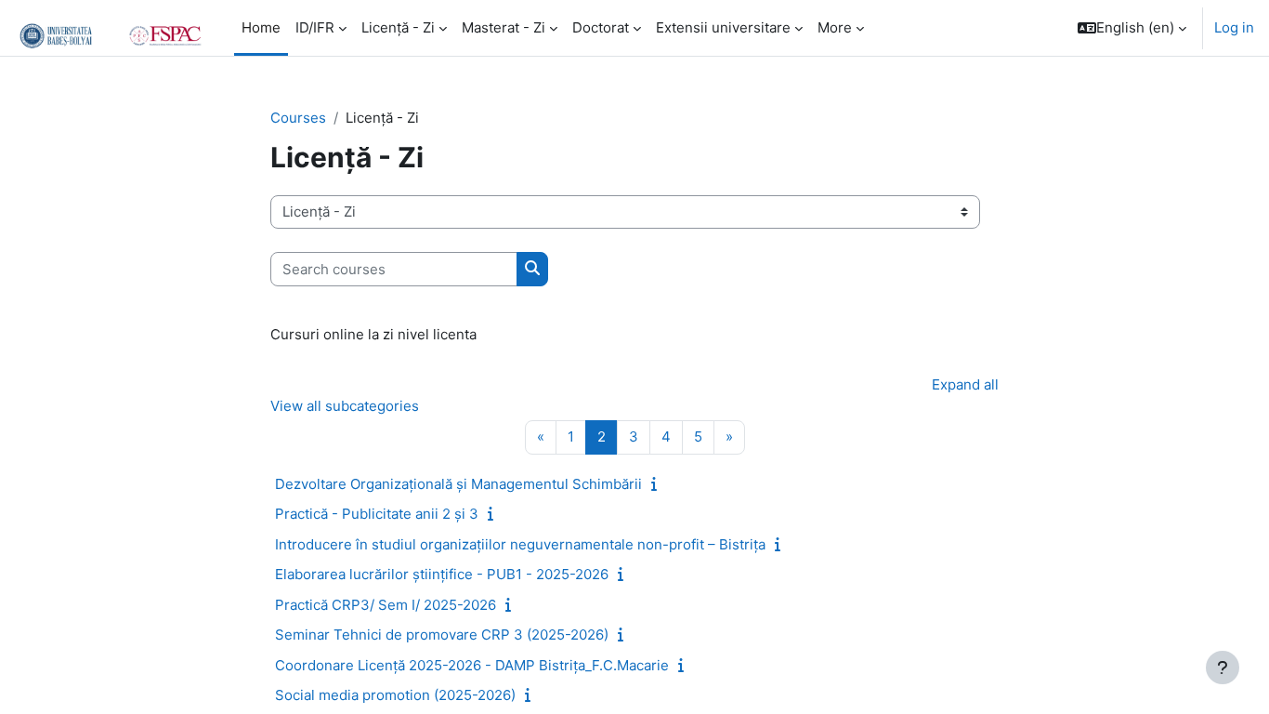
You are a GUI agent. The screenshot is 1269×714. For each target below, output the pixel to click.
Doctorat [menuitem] (600, 27)
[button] (1132, 28)
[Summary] (658, 484)
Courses (298, 117)
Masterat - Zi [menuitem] (503, 27)
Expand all (965, 384)
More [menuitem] (835, 27)
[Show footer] (1222, 667)
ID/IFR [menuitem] (314, 27)
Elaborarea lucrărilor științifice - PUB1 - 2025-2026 (441, 574)
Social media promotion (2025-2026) (395, 695)
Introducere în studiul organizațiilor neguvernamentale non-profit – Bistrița (520, 544)
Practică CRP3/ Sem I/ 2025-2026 (385, 605)
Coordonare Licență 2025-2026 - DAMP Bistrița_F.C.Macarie (472, 665)
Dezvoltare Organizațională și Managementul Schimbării (458, 484)
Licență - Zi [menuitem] (398, 27)
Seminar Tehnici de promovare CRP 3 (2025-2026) (441, 634)
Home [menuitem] (261, 27)
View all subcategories (344, 406)
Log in (1234, 27)
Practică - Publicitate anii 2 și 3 (376, 513)
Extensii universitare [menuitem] (723, 27)
